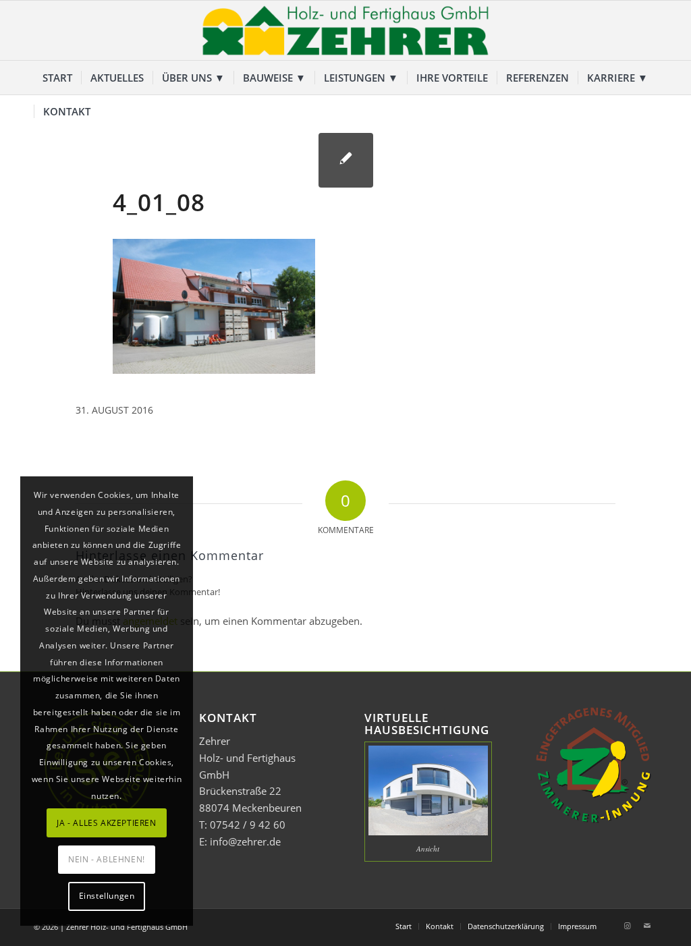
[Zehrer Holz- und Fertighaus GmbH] (345, 30)
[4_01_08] (346, 160)
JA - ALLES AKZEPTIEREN (106, 823)
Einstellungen (107, 895)
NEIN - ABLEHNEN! (106, 859)
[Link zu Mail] (647, 926)
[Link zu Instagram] (627, 926)
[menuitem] (57, 77)
